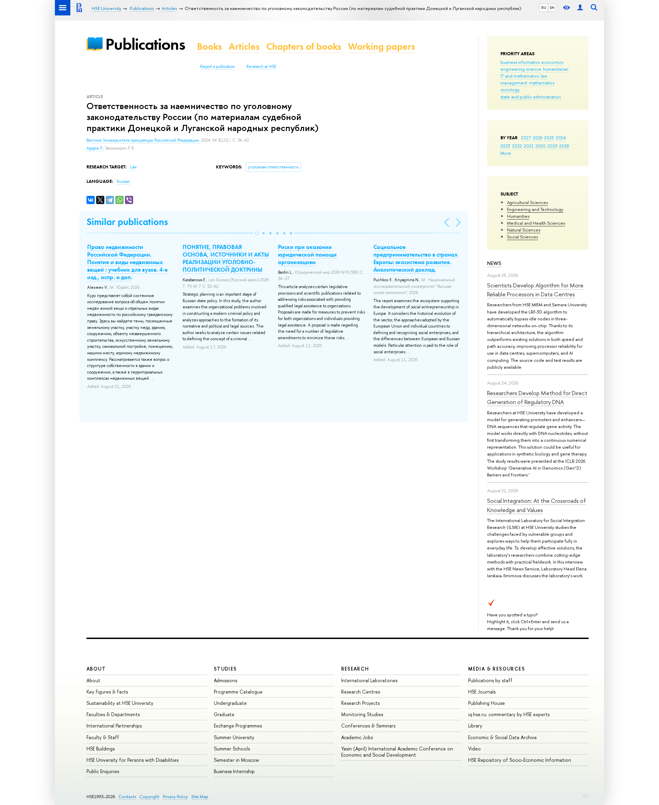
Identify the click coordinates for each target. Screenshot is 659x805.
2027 (526, 137)
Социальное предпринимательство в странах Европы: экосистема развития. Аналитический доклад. (415, 258)
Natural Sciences (523, 230)
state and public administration (530, 97)
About (96, 668)
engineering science (520, 69)
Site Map (199, 797)
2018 (564, 146)
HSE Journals (482, 691)
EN (552, 7)
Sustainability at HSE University (119, 703)
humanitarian (555, 69)
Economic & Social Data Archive (502, 737)
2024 (561, 137)
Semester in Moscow (236, 760)
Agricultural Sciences (527, 202)
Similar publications (127, 222)
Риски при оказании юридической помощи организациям (307, 254)
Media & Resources (496, 668)
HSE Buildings (100, 748)
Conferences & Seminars (368, 725)
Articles (244, 46)
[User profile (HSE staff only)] (580, 7)
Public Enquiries (102, 771)
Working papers (381, 46)
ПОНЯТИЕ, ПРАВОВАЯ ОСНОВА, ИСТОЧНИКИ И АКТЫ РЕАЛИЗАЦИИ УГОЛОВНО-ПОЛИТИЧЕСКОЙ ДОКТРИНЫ (226, 258)
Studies (225, 668)
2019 (552, 146)
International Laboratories (369, 680)
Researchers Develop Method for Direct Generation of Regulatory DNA (537, 397)
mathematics (541, 83)
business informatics (520, 62)
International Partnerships (114, 725)
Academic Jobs (357, 737)
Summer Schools (232, 748)
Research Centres (360, 691)
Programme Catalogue (238, 691)
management (513, 83)
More (505, 153)
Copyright (149, 797)
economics (552, 62)
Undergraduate (230, 703)
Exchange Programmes (238, 725)
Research (355, 668)
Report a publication (217, 66)
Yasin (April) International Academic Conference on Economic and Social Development (397, 751)
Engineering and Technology (535, 209)
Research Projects (360, 703)
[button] (256, 233)
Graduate (224, 714)
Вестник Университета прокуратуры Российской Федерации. (143, 140)
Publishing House (486, 703)
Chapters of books (303, 46)
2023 (505, 146)
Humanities (518, 216)
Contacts (127, 797)
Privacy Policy (175, 797)
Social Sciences (522, 237)
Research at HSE (261, 66)
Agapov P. (94, 148)
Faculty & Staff (102, 737)
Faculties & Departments (113, 714)
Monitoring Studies (362, 714)
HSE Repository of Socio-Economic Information (519, 760)
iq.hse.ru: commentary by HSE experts (509, 714)
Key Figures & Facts (107, 691)
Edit (585, 795)
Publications (145, 44)
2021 (529, 146)
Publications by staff (490, 680)
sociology (510, 89)
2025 (549, 137)
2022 (517, 146)
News (494, 263)
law (544, 76)
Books (209, 46)
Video (474, 748)
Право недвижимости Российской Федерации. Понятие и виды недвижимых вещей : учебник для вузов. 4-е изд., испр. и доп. (127, 262)
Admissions (225, 680)
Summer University (234, 737)
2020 (540, 146)
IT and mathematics (519, 76)
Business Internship (234, 771)
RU (543, 7)
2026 (537, 137)
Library (475, 725)
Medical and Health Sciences (536, 223)
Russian (123, 181)
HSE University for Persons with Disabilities (132, 760)
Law (133, 167)
